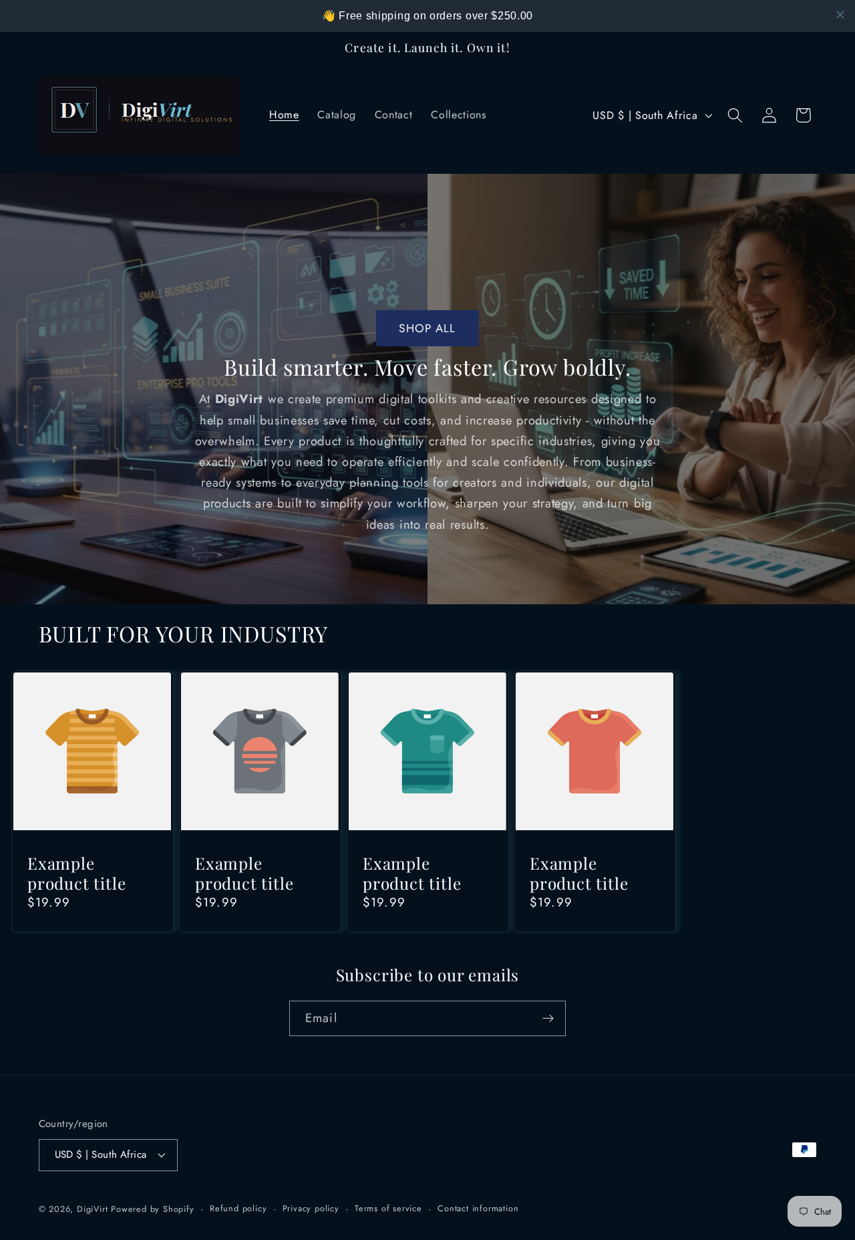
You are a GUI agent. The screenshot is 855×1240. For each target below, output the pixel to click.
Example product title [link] (76, 873)
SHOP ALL (427, 328)
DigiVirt (92, 1209)
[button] (735, 115)
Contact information (478, 1208)
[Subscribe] (548, 1019)
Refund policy (238, 1208)
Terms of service (388, 1208)
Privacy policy (311, 1208)
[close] (840, 15)
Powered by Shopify (152, 1209)
